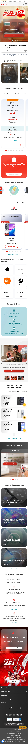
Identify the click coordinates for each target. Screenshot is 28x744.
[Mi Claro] (22, 4)
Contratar (12, 145)
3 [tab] (10, 150)
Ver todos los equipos (13, 254)
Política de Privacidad (10, 737)
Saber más (13, 596)
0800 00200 (11, 724)
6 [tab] (15, 251)
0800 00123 (19, 724)
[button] (10, 40)
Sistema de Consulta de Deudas (9, 741)
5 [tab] (13, 150)
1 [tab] (6, 150)
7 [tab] (16, 150)
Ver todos (13, 568)
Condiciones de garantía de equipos (14, 735)
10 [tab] (21, 150)
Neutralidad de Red (21, 739)
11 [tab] (22, 150)
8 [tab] (18, 251)
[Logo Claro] (4, 4)
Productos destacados (13, 391)
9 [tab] (19, 150)
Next (26, 208)
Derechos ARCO (19, 737)
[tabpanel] (12, 123)
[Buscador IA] (19, 4)
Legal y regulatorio (21, 741)
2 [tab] (8, 150)
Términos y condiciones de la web (14, 733)
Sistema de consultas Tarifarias (9, 739)
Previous (1, 208)
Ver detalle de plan (12, 140)
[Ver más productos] (14, 434)
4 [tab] (11, 150)
